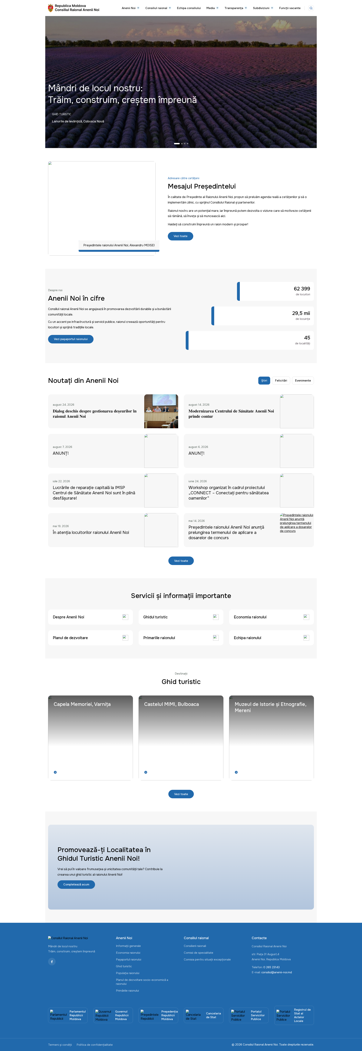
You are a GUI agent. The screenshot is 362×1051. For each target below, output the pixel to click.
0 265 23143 (271, 967)
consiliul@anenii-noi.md (276, 972)
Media (210, 8)
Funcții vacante (290, 8)
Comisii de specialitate (198, 953)
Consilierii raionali (195, 946)
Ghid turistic (124, 966)
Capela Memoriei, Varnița (82, 704)
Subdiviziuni (261, 8)
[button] (176, 143)
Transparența (234, 8)
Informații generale (128, 946)
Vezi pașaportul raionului (71, 339)
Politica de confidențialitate (95, 1045)
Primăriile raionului (127, 991)
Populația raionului (127, 973)
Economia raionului (128, 953)
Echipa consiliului (189, 8)
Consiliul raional (156, 8)
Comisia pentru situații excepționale (207, 959)
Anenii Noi (129, 8)
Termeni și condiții (60, 1045)
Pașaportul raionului (128, 959)
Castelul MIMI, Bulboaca (171, 704)
